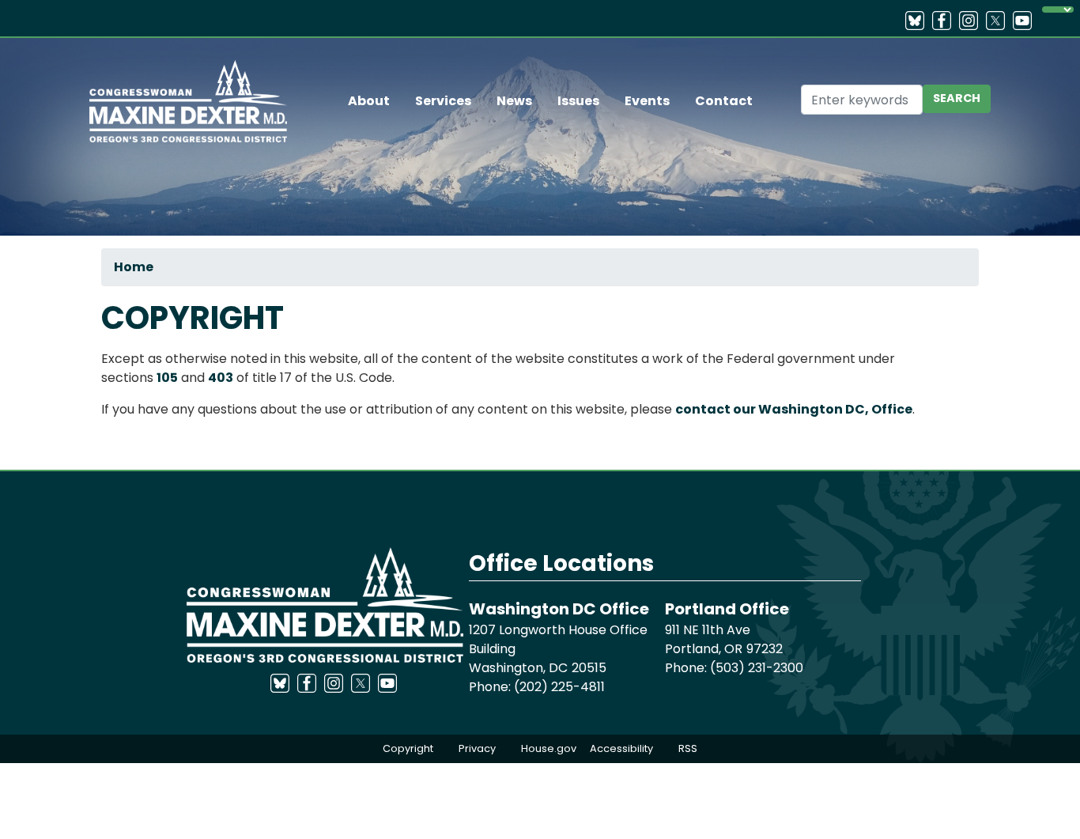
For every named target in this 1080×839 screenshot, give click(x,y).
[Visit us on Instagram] (972, 20)
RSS (687, 748)
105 (167, 377)
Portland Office (727, 609)
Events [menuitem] (647, 101)
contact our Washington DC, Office (793, 409)
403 (220, 377)
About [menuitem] (369, 101)
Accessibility (621, 748)
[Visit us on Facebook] (945, 20)
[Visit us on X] (999, 20)
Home (133, 267)
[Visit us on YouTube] (1026, 20)
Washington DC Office (559, 609)
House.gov (548, 748)
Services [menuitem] (443, 101)
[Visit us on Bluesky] (918, 20)
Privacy (477, 748)
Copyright (408, 748)
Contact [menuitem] (724, 101)
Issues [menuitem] (578, 101)
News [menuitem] (514, 101)
